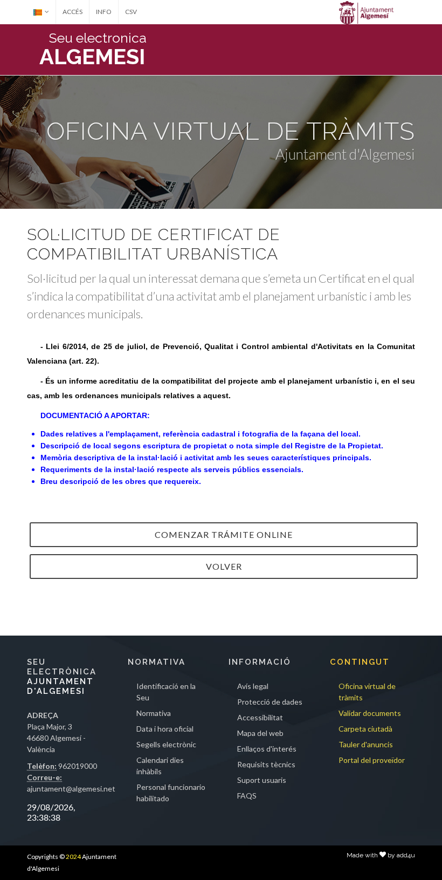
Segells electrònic (166, 744)
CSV (131, 12)
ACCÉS (72, 12)
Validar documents (370, 713)
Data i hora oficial (165, 728)
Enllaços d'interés (266, 748)
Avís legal (252, 686)
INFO (104, 12)
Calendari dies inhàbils (160, 765)
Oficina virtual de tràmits (367, 691)
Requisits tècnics (266, 764)
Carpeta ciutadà (365, 728)
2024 (73, 856)
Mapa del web (260, 733)
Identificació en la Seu (166, 691)
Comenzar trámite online (224, 534)
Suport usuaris (261, 780)
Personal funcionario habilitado (170, 792)
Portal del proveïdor (372, 760)
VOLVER (224, 566)
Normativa (153, 713)
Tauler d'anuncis (366, 744)
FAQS (247, 795)
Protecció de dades (269, 701)
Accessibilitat (260, 717)
